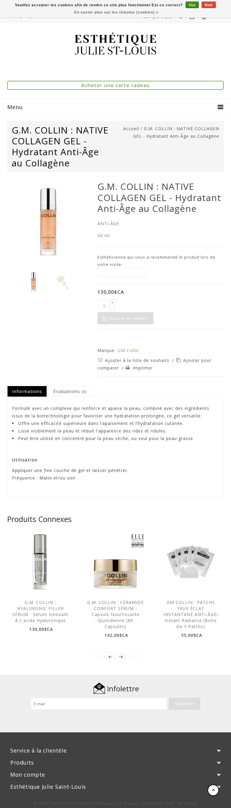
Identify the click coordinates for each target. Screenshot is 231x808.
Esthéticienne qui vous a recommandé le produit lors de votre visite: (156, 260)
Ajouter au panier (20, 584)
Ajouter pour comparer (60, 584)
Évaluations (70, 391)
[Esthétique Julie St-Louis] (115, 43)
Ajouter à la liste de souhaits (138, 360)
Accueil (131, 128)
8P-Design (188, 803)
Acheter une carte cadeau (115, 85)
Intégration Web (158, 803)
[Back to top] (213, 790)
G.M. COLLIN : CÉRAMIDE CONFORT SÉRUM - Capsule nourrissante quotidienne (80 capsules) (115, 614)
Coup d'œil (33, 584)
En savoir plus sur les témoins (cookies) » (116, 12)
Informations (27, 391)
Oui (192, 5)
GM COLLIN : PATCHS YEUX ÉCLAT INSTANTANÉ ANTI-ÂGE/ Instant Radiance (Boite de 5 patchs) (190, 614)
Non (209, 5)
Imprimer (143, 368)
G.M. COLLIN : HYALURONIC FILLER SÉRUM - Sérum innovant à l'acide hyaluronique (40, 611)
